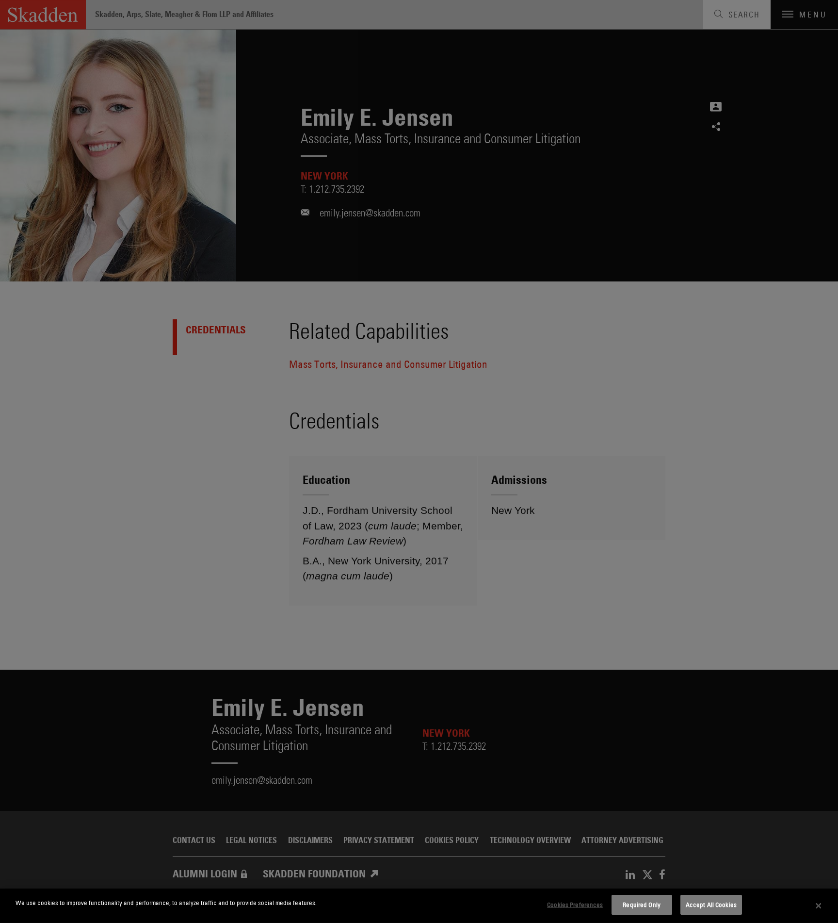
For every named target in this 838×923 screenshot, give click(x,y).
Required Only (642, 904)
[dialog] (419, 906)
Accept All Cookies (711, 904)
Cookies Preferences (575, 904)
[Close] (819, 906)
